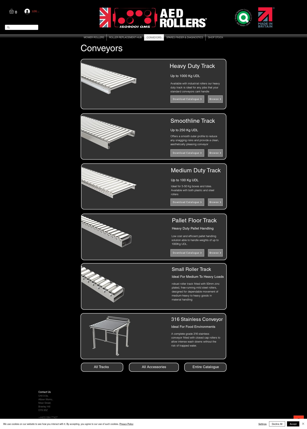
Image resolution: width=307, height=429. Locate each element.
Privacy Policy (126, 423)
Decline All (277, 423)
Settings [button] (262, 423)
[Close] (303, 423)
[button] (14, 11)
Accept (293, 423)
